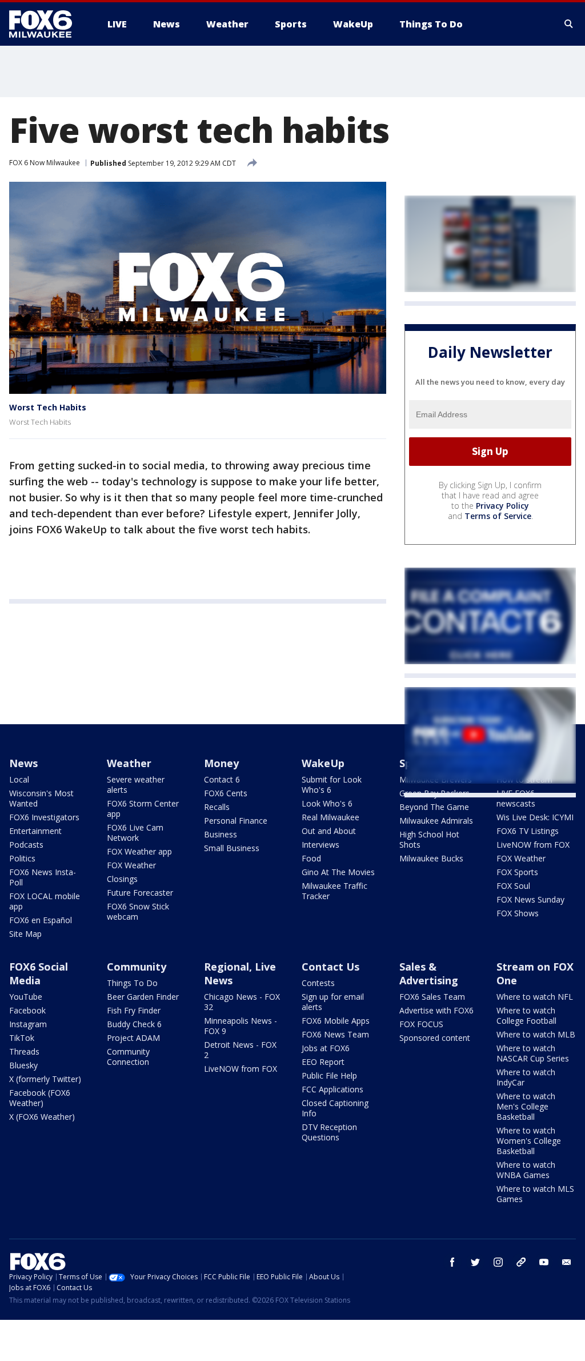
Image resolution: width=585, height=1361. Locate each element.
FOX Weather (131, 865)
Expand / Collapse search (569, 24)
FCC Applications (332, 1089)
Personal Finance (235, 820)
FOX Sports (517, 872)
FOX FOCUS (421, 1024)
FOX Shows (517, 913)
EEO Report (323, 1061)
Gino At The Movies (338, 872)
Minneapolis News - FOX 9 (240, 1025)
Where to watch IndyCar (525, 1077)
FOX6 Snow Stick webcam (138, 911)
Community (136, 966)
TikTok (21, 1037)
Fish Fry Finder (134, 1010)
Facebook (27, 1010)
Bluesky (23, 1065)
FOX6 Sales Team (432, 996)
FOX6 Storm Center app (143, 808)
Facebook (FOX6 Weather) (39, 1097)
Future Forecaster (140, 892)
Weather (129, 763)
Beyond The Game (434, 806)
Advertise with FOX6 (436, 1010)
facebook (452, 1262)
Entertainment (35, 830)
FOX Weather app (139, 851)
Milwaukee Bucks (431, 858)
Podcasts (26, 844)
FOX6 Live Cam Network (135, 832)
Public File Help (329, 1075)
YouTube (25, 996)
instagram (498, 1262)
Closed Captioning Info (335, 1108)
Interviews (320, 844)
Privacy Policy (502, 505)
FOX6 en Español (40, 920)
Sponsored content (434, 1037)
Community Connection (128, 1056)
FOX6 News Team (335, 1034)
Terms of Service (497, 515)
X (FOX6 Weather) (42, 1116)
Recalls (217, 806)
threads (521, 1262)
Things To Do (132, 982)
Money (221, 763)
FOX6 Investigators (44, 817)
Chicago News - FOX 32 (242, 1001)
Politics (22, 858)
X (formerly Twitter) (45, 1078)
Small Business (231, 848)
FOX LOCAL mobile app (44, 901)
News (23, 763)
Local (19, 779)
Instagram (28, 1024)
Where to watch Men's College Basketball (525, 1106)
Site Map (25, 933)
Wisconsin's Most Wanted (41, 798)
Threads (24, 1051)
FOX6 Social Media (38, 973)
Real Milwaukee (330, 817)
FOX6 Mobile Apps (336, 1020)
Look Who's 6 (327, 803)
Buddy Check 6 (134, 1024)
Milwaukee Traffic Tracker (334, 890)
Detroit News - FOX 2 (240, 1049)
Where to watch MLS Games (535, 1193)
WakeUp (323, 763)
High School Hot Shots (429, 839)
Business (220, 834)
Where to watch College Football (526, 1015)
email (567, 1262)
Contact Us (330, 966)
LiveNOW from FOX (533, 844)
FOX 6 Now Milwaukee (44, 162)
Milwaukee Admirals (436, 820)
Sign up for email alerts (333, 1001)
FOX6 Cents (225, 793)
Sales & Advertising (428, 973)
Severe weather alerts (136, 784)
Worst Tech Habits (47, 407)
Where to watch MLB (535, 1034)
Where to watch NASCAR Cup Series (532, 1053)
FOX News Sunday (530, 899)
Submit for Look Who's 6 (332, 784)
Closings (122, 878)
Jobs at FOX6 (326, 1048)
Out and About (329, 830)
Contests (318, 982)
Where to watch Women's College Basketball (528, 1140)
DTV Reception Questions (329, 1132)
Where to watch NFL (534, 996)
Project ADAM (133, 1037)
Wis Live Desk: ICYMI (535, 817)
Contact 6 (222, 779)
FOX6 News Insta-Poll (42, 877)
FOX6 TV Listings (527, 830)
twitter (475, 1262)
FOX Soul (513, 885)
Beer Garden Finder (143, 996)
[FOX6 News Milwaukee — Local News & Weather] (47, 24)
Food (311, 858)
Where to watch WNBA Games (525, 1169)
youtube (544, 1262)
